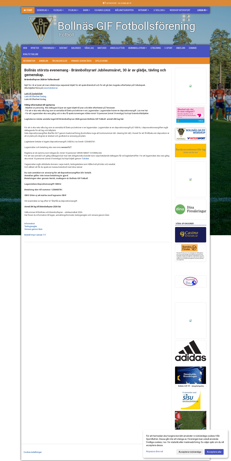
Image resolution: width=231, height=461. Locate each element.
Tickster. (85, 158)
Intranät (142, 10)
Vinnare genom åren (33, 229)
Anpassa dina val (154, 451)
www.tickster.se (50, 88)
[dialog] (185, 444)
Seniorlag (42, 10)
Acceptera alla (214, 452)
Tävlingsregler (30, 226)
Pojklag (72, 10)
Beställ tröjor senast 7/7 (35, 235)
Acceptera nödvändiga (190, 452)
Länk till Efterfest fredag (35, 96)
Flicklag (58, 10)
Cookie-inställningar (33, 452)
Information (29, 223)
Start (28, 10)
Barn (85, 10)
